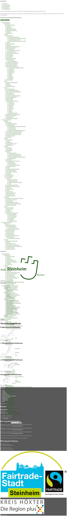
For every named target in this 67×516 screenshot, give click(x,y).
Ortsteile (8, 26)
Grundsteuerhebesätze (11, 123)
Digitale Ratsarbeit (10, 86)
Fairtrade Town (9, 117)
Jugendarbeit (9, 177)
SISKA (9, 183)
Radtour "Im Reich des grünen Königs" (17, 157)
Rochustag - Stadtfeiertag (12, 213)
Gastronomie (9, 149)
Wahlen (8, 83)
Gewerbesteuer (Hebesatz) (12, 235)
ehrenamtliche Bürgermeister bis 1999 (17, 38)
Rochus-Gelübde (12, 214)
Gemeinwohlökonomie (11, 97)
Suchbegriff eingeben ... (5, 422)
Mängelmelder (9, 99)
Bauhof (10, 74)
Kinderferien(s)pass (10, 166)
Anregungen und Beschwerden (13, 95)
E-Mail (5, 418)
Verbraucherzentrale (11, 205)
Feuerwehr (8, 187)
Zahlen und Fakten (10, 25)
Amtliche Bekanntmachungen (13, 46)
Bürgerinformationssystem (12, 90)
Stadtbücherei (11, 71)
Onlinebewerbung (12, 61)
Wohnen (6, 121)
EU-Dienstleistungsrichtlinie (12, 229)
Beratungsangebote (12, 181)
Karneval (8, 210)
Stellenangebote (10, 59)
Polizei (7, 190)
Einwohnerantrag (10, 94)
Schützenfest (9, 211)
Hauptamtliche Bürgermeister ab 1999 (17, 41)
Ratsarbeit (8, 85)
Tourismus (8, 173)
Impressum (5, 398)
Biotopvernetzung (12, 163)
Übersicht (4, 393)
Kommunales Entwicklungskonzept (14, 131)
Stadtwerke (11, 107)
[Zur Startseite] (22, 279)
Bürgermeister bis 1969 (13, 37)
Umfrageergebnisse (12, 179)
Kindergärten (9, 139)
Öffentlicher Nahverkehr (12, 241)
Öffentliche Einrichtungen (12, 66)
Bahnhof (8, 242)
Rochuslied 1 (11, 218)
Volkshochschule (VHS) (11, 143)
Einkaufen (6, 197)
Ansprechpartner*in (10, 51)
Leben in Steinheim (6, 119)
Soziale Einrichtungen (9, 175)
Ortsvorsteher (9, 54)
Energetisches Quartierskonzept (13, 91)
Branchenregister (10, 231)
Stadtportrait (7, 23)
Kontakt (4, 391)
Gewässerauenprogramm (14, 165)
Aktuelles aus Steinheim (11, 30)
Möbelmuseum (9, 209)
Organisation (9, 57)
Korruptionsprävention (11, 65)
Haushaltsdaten (10, 55)
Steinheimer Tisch (10, 194)
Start (1, 282)
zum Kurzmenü (5, 7)
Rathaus (6, 34)
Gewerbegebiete (10, 233)
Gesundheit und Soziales (11, 185)
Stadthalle (10, 77)
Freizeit (6, 146)
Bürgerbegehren (10, 93)
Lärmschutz (9, 137)
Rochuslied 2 (11, 219)
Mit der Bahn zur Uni (11, 243)
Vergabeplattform (10, 49)
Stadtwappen (9, 27)
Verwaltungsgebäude (11, 58)
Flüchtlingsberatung (12, 113)
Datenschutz (5, 399)
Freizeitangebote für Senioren (15, 182)
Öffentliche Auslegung (11, 47)
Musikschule (11, 70)
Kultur (5, 206)
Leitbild (8, 42)
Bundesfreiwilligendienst (12, 63)
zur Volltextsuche (6, 8)
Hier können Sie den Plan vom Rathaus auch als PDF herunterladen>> (16, 386)
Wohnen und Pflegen (11, 193)
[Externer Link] (22, 513)
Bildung (6, 138)
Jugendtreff (11, 69)
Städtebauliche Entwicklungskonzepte (17, 126)
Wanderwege (9, 159)
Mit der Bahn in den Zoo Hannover (14, 246)
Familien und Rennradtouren (14, 155)
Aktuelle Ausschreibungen (14, 50)
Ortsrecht (8, 45)
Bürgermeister (9, 35)
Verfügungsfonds (12, 129)
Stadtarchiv (11, 78)
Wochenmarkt (9, 201)
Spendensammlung (12, 221)
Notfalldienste (9, 191)
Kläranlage (10, 73)
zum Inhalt (4, 3)
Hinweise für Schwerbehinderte (13, 203)
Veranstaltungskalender (11, 171)
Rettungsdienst (9, 189)
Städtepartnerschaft (11, 29)
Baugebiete (8, 122)
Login (3, 401)
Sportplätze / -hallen (11, 170)
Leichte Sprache (6, 397)
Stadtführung (9, 33)
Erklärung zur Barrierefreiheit (9, 395)
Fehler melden (5, 394)
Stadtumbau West (10, 125)
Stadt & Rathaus (6, 22)
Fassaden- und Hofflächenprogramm (16, 130)
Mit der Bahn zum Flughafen (12, 245)
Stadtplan (8, 31)
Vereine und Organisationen (12, 169)
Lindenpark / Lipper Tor (11, 199)
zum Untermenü (6, 6)
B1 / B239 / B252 (10, 247)
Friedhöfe (10, 75)
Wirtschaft (6, 223)
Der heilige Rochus (12, 215)
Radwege (8, 151)
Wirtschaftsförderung (11, 226)
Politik (5, 81)
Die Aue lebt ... (11, 162)
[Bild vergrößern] (7, 338)
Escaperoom (9, 174)
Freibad (8, 167)
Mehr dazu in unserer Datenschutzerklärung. (10, 17)
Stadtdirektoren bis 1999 (14, 39)
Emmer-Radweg (12, 158)
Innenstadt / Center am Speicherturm (14, 198)
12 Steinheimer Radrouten (14, 154)
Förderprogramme (12, 227)
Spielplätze (8, 147)
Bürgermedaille (9, 98)
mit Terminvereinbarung (17, 425)
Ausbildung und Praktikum (12, 62)
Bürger (6, 87)
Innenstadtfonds (12, 127)
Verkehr (6, 239)
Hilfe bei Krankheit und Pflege (13, 186)
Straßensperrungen (10, 249)
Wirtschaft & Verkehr (7, 222)
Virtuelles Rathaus (10, 43)
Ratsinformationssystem (11, 82)
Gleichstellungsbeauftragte (12, 53)
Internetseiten (9, 79)
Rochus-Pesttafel (12, 217)
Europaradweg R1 (12, 153)
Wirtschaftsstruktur (10, 225)
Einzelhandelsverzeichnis (12, 202)
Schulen (8, 141)
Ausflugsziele (9, 150)
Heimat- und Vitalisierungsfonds (13, 134)
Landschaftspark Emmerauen (13, 161)
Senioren (8, 178)
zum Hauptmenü (6, 4)
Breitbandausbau (10, 234)
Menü (1, 418)
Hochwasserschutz (10, 135)
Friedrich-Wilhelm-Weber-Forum (16, 67)
